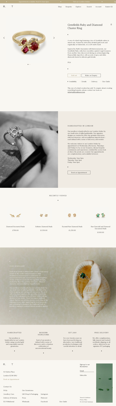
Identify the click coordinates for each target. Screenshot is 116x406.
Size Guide (106, 81)
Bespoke (69, 7)
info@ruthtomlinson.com (76, 92)
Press (24, 398)
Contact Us (7, 387)
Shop (60, 7)
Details (84, 81)
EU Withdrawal (8, 402)
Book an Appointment (79, 173)
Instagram (44, 394)
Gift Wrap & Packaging (30, 394)
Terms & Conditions (85, 397)
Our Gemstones (27, 390)
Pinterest (44, 398)
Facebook (44, 402)
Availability (73, 81)
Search (89, 7)
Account (98, 7)
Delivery (94, 81)
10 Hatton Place (9, 372)
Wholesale (25, 402)
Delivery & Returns (10, 398)
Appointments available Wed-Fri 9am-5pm (31, 2)
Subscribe (83, 375)
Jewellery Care (8, 394)
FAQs (5, 390)
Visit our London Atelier (78, 2)
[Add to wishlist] (111, 24)
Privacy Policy (83, 399)
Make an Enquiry (91, 75)
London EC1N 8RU (10, 376)
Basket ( (108, 7)
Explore (78, 7)
